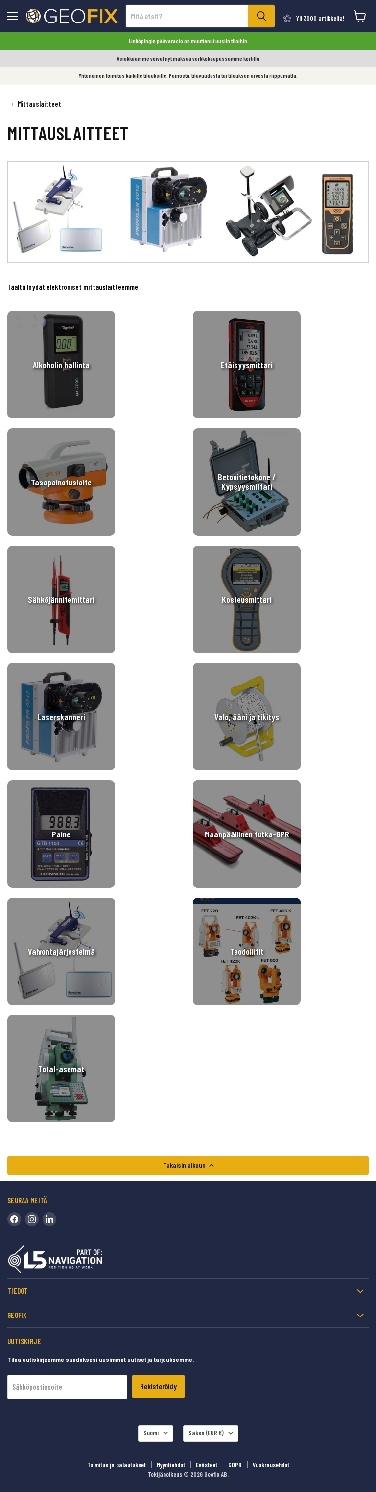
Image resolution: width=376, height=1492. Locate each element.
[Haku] (261, 16)
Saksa (206, 1433)
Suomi (151, 1433)
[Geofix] (75, 1260)
